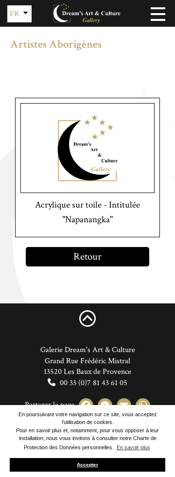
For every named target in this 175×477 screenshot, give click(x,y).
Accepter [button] (87, 464)
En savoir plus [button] (133, 447)
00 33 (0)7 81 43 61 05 (92, 383)
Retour (87, 256)
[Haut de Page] (87, 318)
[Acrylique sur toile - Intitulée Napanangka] (87, 148)
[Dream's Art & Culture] (87, 13)
